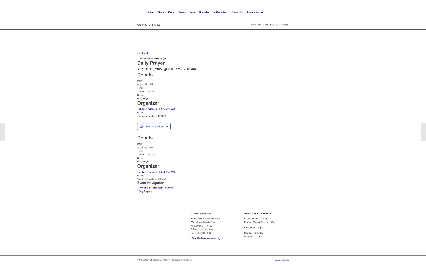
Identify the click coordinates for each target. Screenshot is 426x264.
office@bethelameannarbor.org (205, 238)
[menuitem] (150, 12)
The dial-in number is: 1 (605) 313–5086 (156, 108)
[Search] (268, 12)
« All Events (143, 53)
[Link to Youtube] (281, 12)
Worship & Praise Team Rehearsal (155, 187)
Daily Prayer (143, 98)
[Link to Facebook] (286, 12)
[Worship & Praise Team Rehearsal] (2, 132)
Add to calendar (154, 126)
